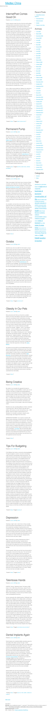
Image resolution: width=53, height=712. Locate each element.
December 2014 (39, 145)
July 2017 (38, 116)
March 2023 (38, 60)
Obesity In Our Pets (16, 308)
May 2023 (38, 55)
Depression (12, 517)
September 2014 (39, 149)
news (44, 223)
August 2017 (38, 114)
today (38, 235)
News (12, 121)
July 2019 (38, 88)
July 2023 (38, 51)
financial (36, 206)
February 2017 (39, 121)
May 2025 (38, 44)
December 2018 (39, 97)
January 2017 (39, 123)
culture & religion (40, 199)
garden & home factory (41, 208)
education (37, 203)
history (40, 210)
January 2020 (39, 79)
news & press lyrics (21, 121)
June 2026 (38, 31)
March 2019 (38, 95)
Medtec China (13, 3)
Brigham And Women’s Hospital (12, 187)
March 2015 (38, 141)
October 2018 (39, 101)
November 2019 (39, 81)
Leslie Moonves (25, 154)
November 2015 (39, 130)
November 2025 (39, 36)
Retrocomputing (14, 176)
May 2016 (38, 127)
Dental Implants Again (18, 634)
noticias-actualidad (41, 227)
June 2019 (38, 90)
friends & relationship (41, 206)
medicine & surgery (40, 218)
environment (19, 301)
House (43, 210)
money (36, 220)
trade (41, 235)
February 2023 (39, 62)
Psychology (36, 231)
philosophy (37, 229)
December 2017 (39, 108)
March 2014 (38, 162)
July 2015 (38, 134)
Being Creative (14, 381)
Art (38, 186)
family (45, 205)
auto (40, 186)
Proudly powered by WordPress (21, 710)
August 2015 (38, 132)
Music (41, 223)
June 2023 (38, 53)
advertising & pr (38, 184)
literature (37, 213)
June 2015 (38, 136)
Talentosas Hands (15, 580)
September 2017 (39, 112)
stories (18, 572)
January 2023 (39, 64)
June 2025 (38, 42)
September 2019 (39, 86)
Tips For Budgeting (16, 446)
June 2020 (38, 68)
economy (19, 510)
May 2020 (38, 71)
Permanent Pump (15, 129)
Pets (45, 227)
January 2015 (39, 143)
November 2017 (39, 110)
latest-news (23, 166)
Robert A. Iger (9, 140)
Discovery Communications (12, 656)
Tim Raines (17, 428)
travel (37, 237)
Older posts (7, 699)
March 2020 (38, 75)
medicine (45, 216)
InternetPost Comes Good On (16, 15)
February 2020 (39, 77)
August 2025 (38, 38)
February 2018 (39, 106)
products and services (42, 229)
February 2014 (39, 165)
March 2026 (38, 33)
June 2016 (38, 125)
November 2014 (39, 147)
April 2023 (38, 57)
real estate (40, 231)
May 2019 (38, 92)
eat (39, 201)
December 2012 (39, 169)
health (25, 692)
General (38, 175)
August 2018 (38, 103)
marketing (42, 213)
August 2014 (38, 152)
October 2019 (39, 84)
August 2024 (38, 46)
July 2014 (38, 154)
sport (45, 231)
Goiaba (10, 241)
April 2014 (38, 160)
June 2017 (38, 119)
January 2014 (39, 167)
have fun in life (20, 692)
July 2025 (38, 40)
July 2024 (38, 49)
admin (19, 20)
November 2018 (39, 99)
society (43, 231)
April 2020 (38, 73)
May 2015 (38, 138)
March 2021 (38, 66)
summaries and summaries (23, 627)
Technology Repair (39, 233)
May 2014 (38, 158)
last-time (19, 166)
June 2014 (38, 156)
